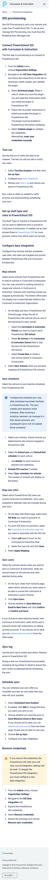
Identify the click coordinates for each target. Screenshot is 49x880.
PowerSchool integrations (22, 12)
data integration (30, 178)
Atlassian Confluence (30, 868)
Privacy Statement (9, 860)
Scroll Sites (16, 868)
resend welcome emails (21, 633)
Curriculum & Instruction (21, 4)
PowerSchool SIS (26, 232)
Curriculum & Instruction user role (27, 529)
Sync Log (24, 183)
